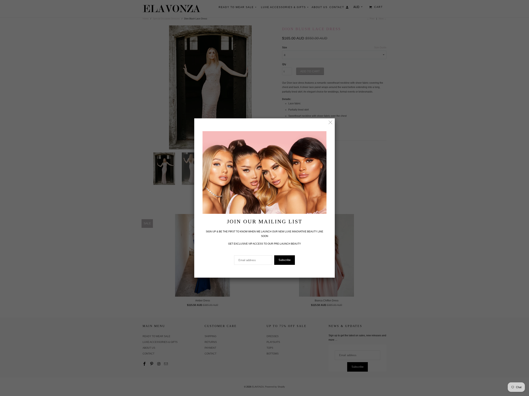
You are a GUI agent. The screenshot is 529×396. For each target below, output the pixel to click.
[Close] (330, 122)
